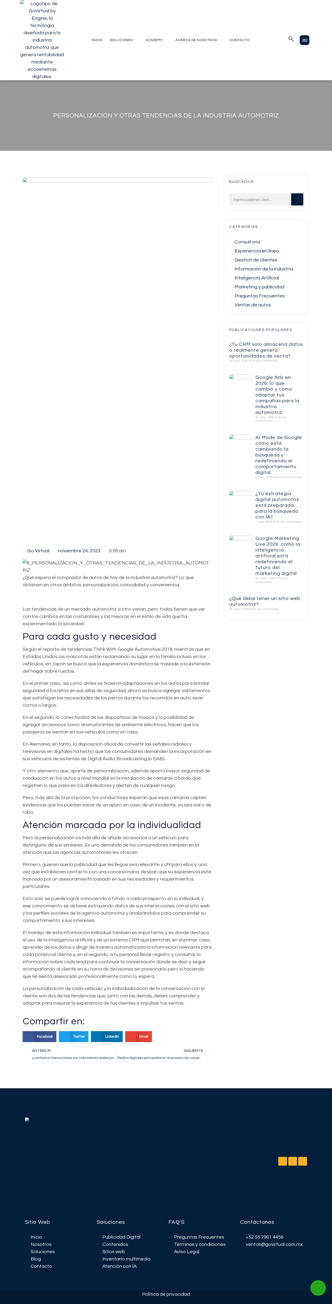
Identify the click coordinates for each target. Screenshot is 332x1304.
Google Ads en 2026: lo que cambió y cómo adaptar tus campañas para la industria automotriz (277, 395)
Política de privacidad (166, 1294)
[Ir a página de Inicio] (42, 40)
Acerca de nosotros (196, 40)
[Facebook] (292, 1161)
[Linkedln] (282, 1161)
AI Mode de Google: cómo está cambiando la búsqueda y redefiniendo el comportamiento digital (279, 455)
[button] (291, 40)
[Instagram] (302, 1161)
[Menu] (304, 40)
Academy (154, 40)
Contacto (240, 40)
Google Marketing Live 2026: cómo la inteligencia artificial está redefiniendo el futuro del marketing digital (277, 556)
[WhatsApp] (318, 1288)
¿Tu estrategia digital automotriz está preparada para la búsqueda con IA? (277, 505)
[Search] (297, 199)
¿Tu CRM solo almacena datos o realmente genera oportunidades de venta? (266, 350)
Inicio (97, 40)
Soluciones (121, 40)
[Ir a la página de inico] (43, 1161)
